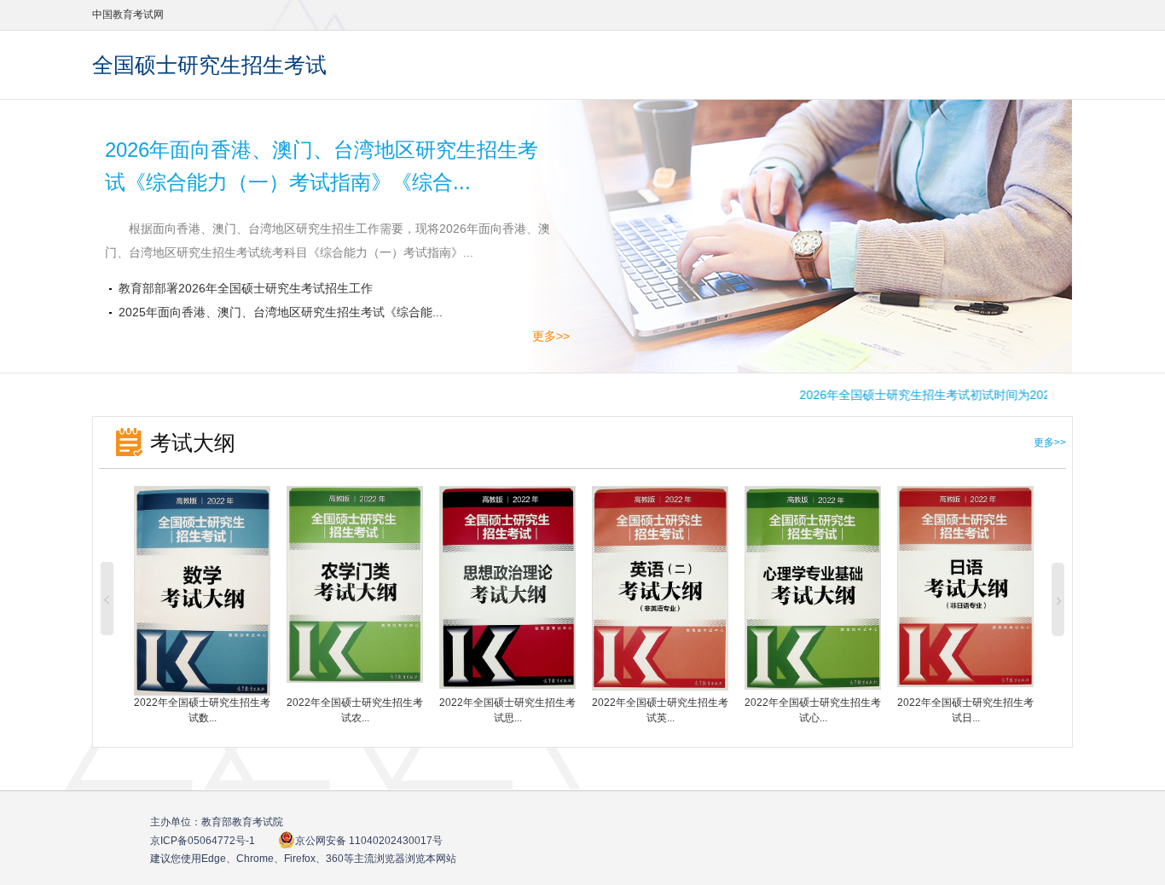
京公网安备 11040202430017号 (369, 841)
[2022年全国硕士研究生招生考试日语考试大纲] (965, 683)
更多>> (551, 336)
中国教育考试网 (128, 14)
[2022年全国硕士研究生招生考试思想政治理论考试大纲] (507, 684)
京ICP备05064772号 (202, 841)
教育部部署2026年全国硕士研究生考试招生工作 (258, 288)
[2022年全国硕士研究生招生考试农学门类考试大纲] (355, 678)
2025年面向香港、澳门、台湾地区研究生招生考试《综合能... (281, 312)
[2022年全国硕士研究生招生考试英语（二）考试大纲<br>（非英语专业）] (660, 686)
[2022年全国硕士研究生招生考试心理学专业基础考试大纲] (813, 685)
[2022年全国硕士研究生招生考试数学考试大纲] (202, 691)
